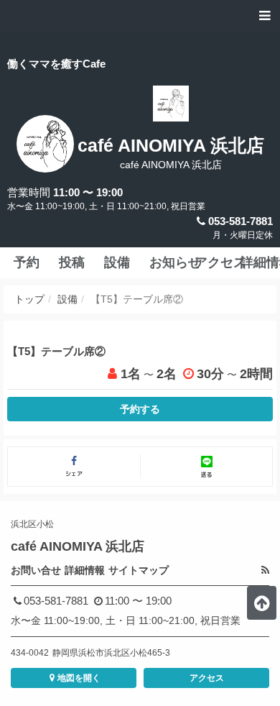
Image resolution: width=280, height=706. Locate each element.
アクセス (207, 678)
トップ (29, 299)
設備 (67, 299)
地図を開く (79, 678)
